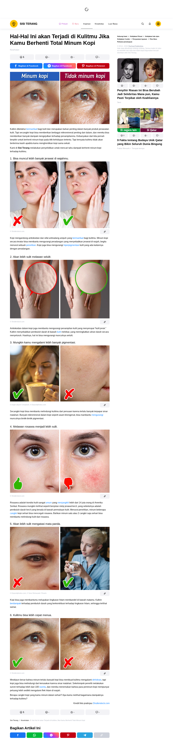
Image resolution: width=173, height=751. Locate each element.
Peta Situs (153, 39)
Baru (77, 24)
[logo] (23, 24)
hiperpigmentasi (71, 245)
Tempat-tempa (138, 148)
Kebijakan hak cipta (152, 36)
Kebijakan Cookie (123, 39)
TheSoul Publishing (135, 46)
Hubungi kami (122, 36)
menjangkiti (63, 502)
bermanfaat (31, 129)
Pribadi (65, 24)
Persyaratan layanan (140, 39)
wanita (42, 687)
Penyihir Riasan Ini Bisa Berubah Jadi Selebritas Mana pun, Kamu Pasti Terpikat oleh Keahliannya (138, 94)
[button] (122, 85)
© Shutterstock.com (17, 231)
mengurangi (97, 415)
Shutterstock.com (101, 703)
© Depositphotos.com (38, 405)
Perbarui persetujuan (124, 42)
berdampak (15, 603)
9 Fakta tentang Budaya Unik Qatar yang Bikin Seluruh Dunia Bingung (140, 142)
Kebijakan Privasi (136, 36)
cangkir (13, 513)
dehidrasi (96, 680)
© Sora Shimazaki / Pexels (36, 593)
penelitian (31, 245)
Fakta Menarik (123, 148)
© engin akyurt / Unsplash (19, 405)
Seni (119, 102)
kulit (59, 332)
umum (49, 502)
